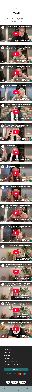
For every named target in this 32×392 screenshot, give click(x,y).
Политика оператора (10, 361)
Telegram (22, 382)
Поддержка (7, 349)
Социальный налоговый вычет (13, 364)
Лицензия (7, 352)
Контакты (7, 355)
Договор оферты (9, 358)
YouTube (14, 382)
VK (8, 382)
